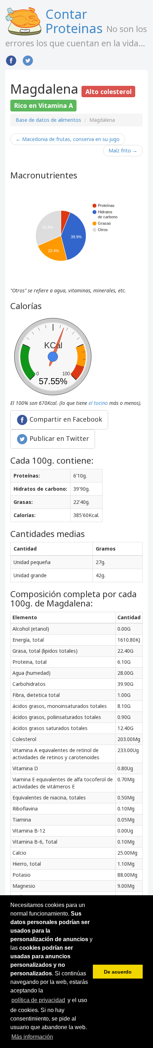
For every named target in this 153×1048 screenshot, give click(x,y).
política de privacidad (38, 1000)
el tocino (98, 403)
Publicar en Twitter (58, 438)
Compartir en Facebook (65, 419)
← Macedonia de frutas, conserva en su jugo (68, 139)
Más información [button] (32, 1037)
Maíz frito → (123, 150)
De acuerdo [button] (118, 972)
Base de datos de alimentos (48, 119)
